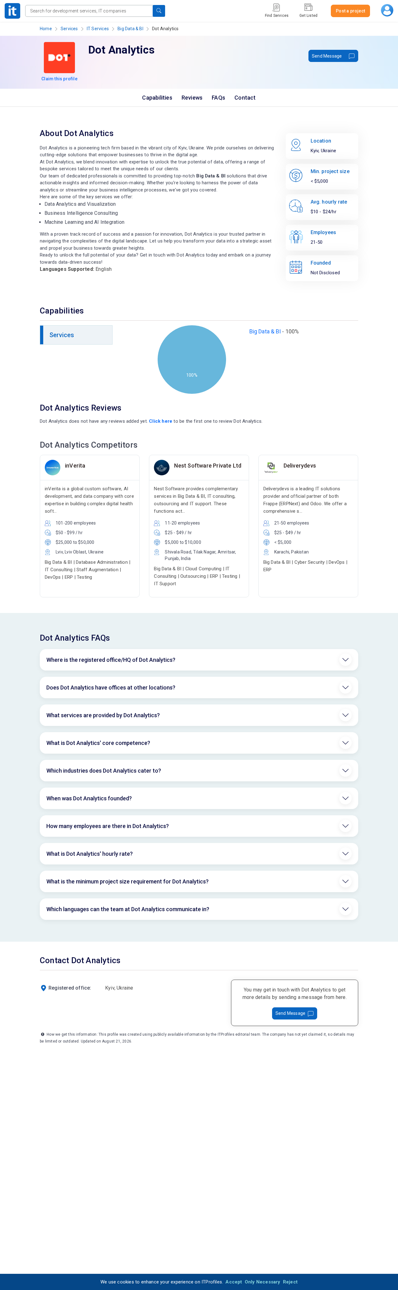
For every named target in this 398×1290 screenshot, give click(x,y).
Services (69, 28)
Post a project (350, 10)
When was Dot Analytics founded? (89, 798)
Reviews (192, 97)
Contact (245, 97)
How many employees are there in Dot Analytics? (107, 826)
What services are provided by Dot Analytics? (103, 715)
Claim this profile (59, 78)
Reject (290, 1282)
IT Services (98, 28)
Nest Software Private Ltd (207, 465)
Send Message (327, 56)
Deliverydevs (300, 465)
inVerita (75, 465)
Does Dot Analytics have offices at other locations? (110, 687)
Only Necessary (262, 1282)
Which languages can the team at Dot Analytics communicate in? (127, 909)
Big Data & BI (130, 28)
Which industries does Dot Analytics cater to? (103, 770)
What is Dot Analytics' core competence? (98, 743)
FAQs (218, 97)
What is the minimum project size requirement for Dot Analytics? (127, 881)
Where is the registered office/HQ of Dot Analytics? (110, 660)
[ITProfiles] (12, 11)
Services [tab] (61, 335)
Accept (233, 1282)
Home (46, 28)
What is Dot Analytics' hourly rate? (89, 853)
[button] (159, 11)
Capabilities (157, 97)
